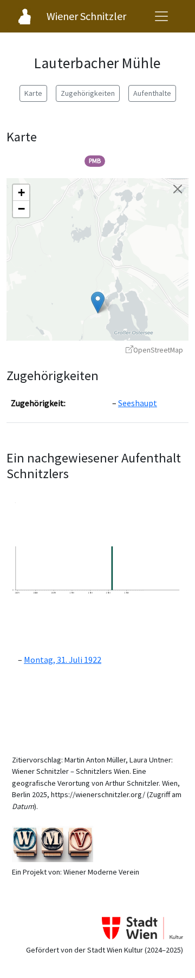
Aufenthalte (152, 93)
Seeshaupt (137, 402)
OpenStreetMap (158, 350)
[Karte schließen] (177, 188)
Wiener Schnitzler (86, 16)
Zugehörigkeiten (88, 93)
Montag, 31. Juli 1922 (62, 659)
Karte (33, 93)
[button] (98, 302)
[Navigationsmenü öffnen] (161, 16)
